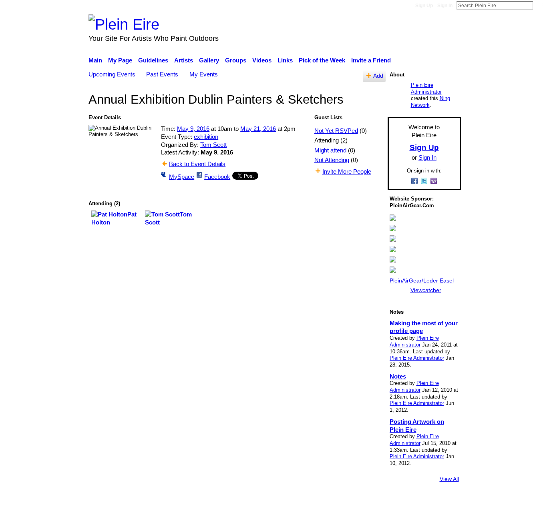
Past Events (162, 74)
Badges (349, 501)
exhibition (206, 136)
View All (449, 479)
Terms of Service (438, 501)
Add (378, 76)
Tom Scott (213, 144)
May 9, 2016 (193, 128)
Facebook (217, 176)
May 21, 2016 (258, 128)
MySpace (181, 176)
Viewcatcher (425, 290)
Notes (398, 376)
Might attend (330, 150)
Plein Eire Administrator (426, 88)
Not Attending (331, 159)
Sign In (444, 5)
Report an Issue (387, 501)
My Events (203, 74)
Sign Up (424, 5)
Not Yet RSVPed (336, 130)
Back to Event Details (197, 163)
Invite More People (346, 171)
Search (539, 5)
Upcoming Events (111, 74)
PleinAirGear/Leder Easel (422, 280)
